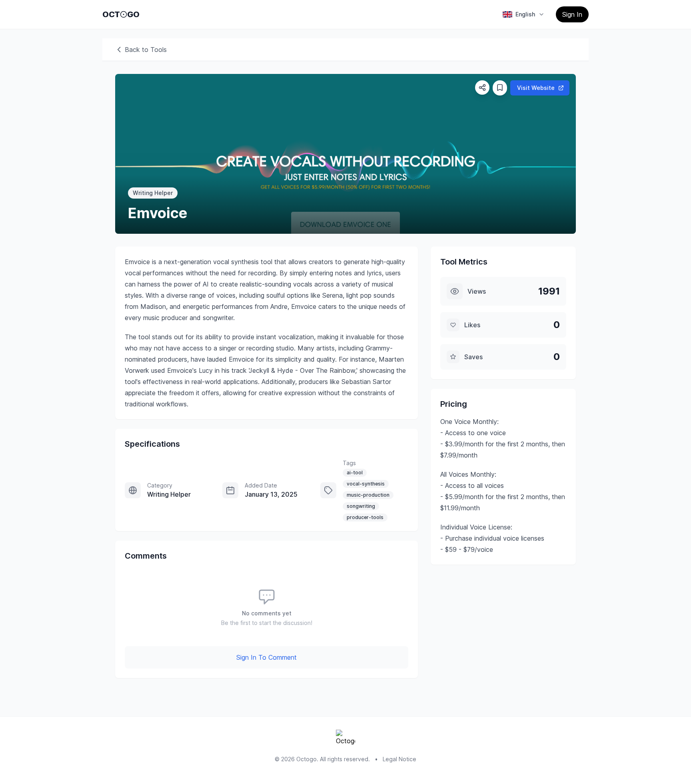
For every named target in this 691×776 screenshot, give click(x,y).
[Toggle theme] (123, 14)
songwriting (361, 506)
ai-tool (355, 473)
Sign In (572, 14)
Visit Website (536, 87)
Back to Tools (146, 50)
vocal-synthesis (366, 484)
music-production (368, 495)
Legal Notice (399, 759)
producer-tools (365, 517)
